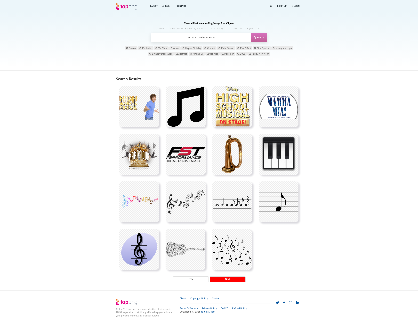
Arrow (176, 48)
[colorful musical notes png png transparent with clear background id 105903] (139, 202)
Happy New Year (260, 53)
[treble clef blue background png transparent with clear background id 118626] (139, 249)
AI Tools (166, 6)
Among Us (197, 53)
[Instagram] (290, 302)
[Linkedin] (297, 302)
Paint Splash (227, 48)
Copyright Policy (199, 298)
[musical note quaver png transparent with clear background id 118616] (278, 202)
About (183, 298)
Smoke (132, 48)
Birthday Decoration (161, 53)
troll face (213, 53)
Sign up (282, 6)
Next (227, 279)
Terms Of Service (189, 308)
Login (296, 6)
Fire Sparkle (262, 48)
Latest (154, 6)
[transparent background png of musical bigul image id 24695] (232, 154)
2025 (242, 53)
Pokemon (229, 53)
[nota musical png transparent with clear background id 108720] (186, 202)
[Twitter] (277, 302)
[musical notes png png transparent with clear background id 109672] (232, 202)
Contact (181, 6)
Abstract (182, 53)
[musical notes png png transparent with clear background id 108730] (186, 107)
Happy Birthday (193, 48)
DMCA (224, 308)
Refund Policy (239, 308)
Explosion (147, 48)
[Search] (270, 6)
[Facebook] (284, 302)
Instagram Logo (283, 48)
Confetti (211, 48)
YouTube (162, 48)
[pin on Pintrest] (155, 90)
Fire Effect (245, 48)
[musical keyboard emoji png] (278, 154)
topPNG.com (208, 312)
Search (260, 37)
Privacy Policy (209, 308)
